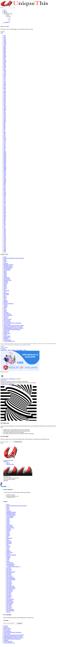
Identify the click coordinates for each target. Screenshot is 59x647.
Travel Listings (9, 562)
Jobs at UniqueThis (7, 641)
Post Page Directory (10, 587)
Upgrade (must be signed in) (7, 384)
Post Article (9, 569)
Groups (8, 561)
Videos (7, 520)
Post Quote (8, 595)
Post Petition (9, 604)
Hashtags (8, 553)
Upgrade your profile (8, 460)
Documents (9, 543)
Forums (8, 523)
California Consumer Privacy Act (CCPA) (13, 636)
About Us (5, 625)
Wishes (8, 532)
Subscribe (5, 480)
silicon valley (5, 378)
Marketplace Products (11, 512)
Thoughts (8, 530)
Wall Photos (12, 378)
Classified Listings (10, 564)
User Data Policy (7, 631)
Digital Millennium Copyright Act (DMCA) (13, 637)
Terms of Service (7, 628)
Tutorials (8, 556)
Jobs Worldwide (10, 565)
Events (7, 518)
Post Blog (8, 567)
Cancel (2, 254)
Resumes (8, 540)
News (7, 509)
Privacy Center (6, 633)
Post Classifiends (10, 610)
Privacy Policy (6, 629)
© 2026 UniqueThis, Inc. (9, 642)
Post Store (8, 574)
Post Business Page (10, 588)
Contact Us (6, 627)
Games (7, 549)
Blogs (7, 507)
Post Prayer (9, 592)
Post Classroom (9, 577)
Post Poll (8, 597)
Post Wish (8, 593)
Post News (8, 570)
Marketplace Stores (10, 513)
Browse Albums (11, 350)
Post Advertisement (10, 571)
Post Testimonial (10, 599)
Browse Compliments (11, 555)
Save (6, 254)
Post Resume (9, 600)
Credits (8, 558)
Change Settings (4, 347)
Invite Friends (9, 552)
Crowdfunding (9, 517)
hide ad (8, 463)
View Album (19, 350)
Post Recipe (9, 596)
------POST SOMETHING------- (13, 566)
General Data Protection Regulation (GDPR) (13, 635)
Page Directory (9, 526)
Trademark (5, 640)
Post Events (9, 580)
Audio (7, 522)
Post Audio (8, 584)
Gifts (7, 544)
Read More (3, 348)
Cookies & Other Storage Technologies (12, 632)
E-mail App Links (18, 441)
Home (7, 504)
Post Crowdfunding (10, 579)
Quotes (8, 534)
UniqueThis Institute (11, 514)
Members (8, 551)
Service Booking (10, 516)
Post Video (8, 582)
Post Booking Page (10, 578)
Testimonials (9, 538)
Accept (2, 346)
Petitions (8, 545)
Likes (7, 539)
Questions (8, 529)
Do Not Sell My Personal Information (12, 638)
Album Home (4, 350)
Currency (3, 31)
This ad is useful (10, 464)
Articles (8, 508)
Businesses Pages (10, 527)
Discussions (9, 542)
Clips (7, 548)
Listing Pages (9, 525)
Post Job (8, 612)
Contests (8, 557)
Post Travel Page (10, 609)
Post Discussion (10, 601)
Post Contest (9, 606)
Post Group (9, 608)
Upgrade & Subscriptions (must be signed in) (16, 505)
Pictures (8, 521)
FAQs (7, 560)
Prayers (8, 531)
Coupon (8, 547)
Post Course (9, 575)
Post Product (9, 573)
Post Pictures (9, 583)
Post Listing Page (10, 586)
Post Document (9, 602)
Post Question (9, 589)
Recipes (8, 535)
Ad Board (8, 510)
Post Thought (9, 591)
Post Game (8, 605)
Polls (7, 536)
